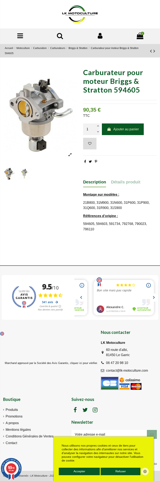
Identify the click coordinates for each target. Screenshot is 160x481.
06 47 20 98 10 (117, 363)
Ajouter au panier (126, 129)
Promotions (14, 416)
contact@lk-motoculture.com (127, 370)
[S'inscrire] (152, 434)
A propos (12, 423)
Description (94, 182)
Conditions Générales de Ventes (30, 436)
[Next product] (154, 51)
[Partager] (85, 161)
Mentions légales (18, 429)
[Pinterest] (96, 161)
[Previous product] (151, 51)
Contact (11, 443)
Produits (12, 409)
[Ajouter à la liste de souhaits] (89, 143)
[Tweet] (90, 161)
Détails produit (125, 182)
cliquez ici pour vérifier (83, 363)
